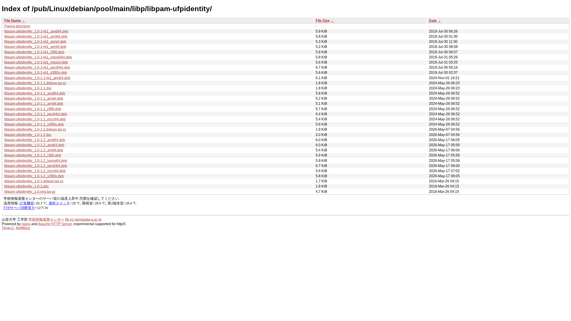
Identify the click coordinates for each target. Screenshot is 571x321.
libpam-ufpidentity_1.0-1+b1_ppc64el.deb (37, 67)
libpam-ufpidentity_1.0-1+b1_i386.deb (34, 52)
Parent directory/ (17, 26)
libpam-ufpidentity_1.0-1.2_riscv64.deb (35, 171)
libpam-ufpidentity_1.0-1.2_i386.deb (32, 155)
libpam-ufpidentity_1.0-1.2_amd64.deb (34, 140)
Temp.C (8, 228)
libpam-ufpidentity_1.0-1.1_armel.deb (33, 98)
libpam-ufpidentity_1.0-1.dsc (26, 186)
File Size (323, 21)
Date (433, 21)
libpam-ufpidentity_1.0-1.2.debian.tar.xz (35, 129)
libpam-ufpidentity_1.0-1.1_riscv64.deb (35, 119)
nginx (26, 224)
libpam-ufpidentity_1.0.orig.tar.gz (30, 191)
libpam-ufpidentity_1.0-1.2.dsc (28, 135)
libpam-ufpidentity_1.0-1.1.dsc (28, 88)
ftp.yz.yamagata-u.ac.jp (83, 219)
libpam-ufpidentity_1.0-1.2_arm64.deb (34, 145)
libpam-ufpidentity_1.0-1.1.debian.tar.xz (35, 83)
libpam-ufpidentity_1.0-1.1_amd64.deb (34, 93)
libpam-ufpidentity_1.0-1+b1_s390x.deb (35, 72)
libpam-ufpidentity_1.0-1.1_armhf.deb (33, 103)
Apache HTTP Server (55, 224)
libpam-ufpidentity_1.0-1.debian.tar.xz (33, 181)
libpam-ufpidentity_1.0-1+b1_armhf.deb (35, 47)
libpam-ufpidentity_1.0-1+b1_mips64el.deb (38, 57)
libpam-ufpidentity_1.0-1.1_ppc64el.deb (35, 114)
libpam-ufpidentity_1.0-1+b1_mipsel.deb (36, 62)
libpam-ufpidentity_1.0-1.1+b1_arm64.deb (37, 78)
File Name (12, 21)
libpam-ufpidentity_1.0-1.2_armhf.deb (33, 150)
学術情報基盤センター (46, 219)
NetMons (23, 228)
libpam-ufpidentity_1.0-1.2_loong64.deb (35, 161)
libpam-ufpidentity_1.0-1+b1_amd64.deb (36, 31)
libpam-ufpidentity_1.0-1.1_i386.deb (32, 109)
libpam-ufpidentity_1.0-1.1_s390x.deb (34, 124)
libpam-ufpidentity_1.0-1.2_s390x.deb (34, 176)
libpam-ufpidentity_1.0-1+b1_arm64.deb (35, 36)
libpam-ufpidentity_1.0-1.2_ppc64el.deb (35, 166)
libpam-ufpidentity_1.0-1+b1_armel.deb (35, 41)
